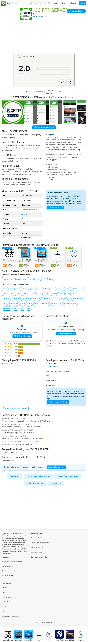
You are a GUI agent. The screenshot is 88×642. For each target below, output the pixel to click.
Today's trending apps (35, 483)
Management (7, 308)
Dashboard (72, 3)
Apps (56, 3)
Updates (46, 294)
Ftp (45, 279)
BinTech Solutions (52, 367)
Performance (45, 303)
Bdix (24, 279)
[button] (66, 380)
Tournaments (46, 298)
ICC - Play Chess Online (9, 260)
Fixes (28, 308)
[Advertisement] (44, 36)
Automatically (13, 303)
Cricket (5, 289)
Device (67, 294)
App (18, 289)
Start (70, 298)
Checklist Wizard (7, 566)
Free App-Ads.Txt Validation (10, 616)
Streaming (25, 289)
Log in (83, 3)
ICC (52, 260)
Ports (15, 308)
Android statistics (36, 538)
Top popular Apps (36, 552)
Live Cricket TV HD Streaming (25, 260)
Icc (38, 279)
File (53, 289)
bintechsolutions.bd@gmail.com (57, 371)
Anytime (37, 298)
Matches (67, 289)
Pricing (63, 3)
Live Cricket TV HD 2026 (41, 260)
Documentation (7, 597)
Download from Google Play (45, 127)
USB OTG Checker (7, 576)
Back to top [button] (83, 623)
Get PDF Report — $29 (56, 207)
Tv (40, 289)
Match (46, 289)
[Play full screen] (70, 83)
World (75, 289)
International (79, 298)
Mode (36, 303)
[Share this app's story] (62, 83)
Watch (11, 294)
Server (51, 279)
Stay (74, 303)
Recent (22, 303)
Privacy (4, 592)
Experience (15, 298)
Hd (33, 289)
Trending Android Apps (38, 547)
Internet (31, 279)
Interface (67, 303)
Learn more (76, 204)
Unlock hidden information (22, 336)
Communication (8, 279)
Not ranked (25, 214)
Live (11, 289)
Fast (25, 294)
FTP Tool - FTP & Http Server (80, 640)
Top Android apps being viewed (12, 561)
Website (48, 376)
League (29, 303)
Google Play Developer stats (40, 543)
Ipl (5, 303)
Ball (61, 294)
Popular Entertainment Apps (68, 476)
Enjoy (23, 298)
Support (32, 294)
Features (18, 294)
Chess (74, 294)
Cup (81, 289)
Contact (4, 587)
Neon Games (6, 571)
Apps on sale (14, 476)
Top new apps (56, 483)
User (4, 294)
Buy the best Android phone (40, 557)
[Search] (49, 3)
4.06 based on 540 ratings (30, 210)
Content (54, 294)
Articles (4, 607)
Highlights (62, 298)
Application (6, 298)
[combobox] (38, 3)
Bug (22, 308)
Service (17, 279)
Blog (3, 611)
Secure (55, 298)
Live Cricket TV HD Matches (69, 640)
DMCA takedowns (7, 602)
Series (53, 303)
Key (60, 303)
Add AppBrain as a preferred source (15, 408)
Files (39, 294)
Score (30, 298)
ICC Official (59, 640)
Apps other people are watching (38, 476)
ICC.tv (69, 260)
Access (59, 289)
